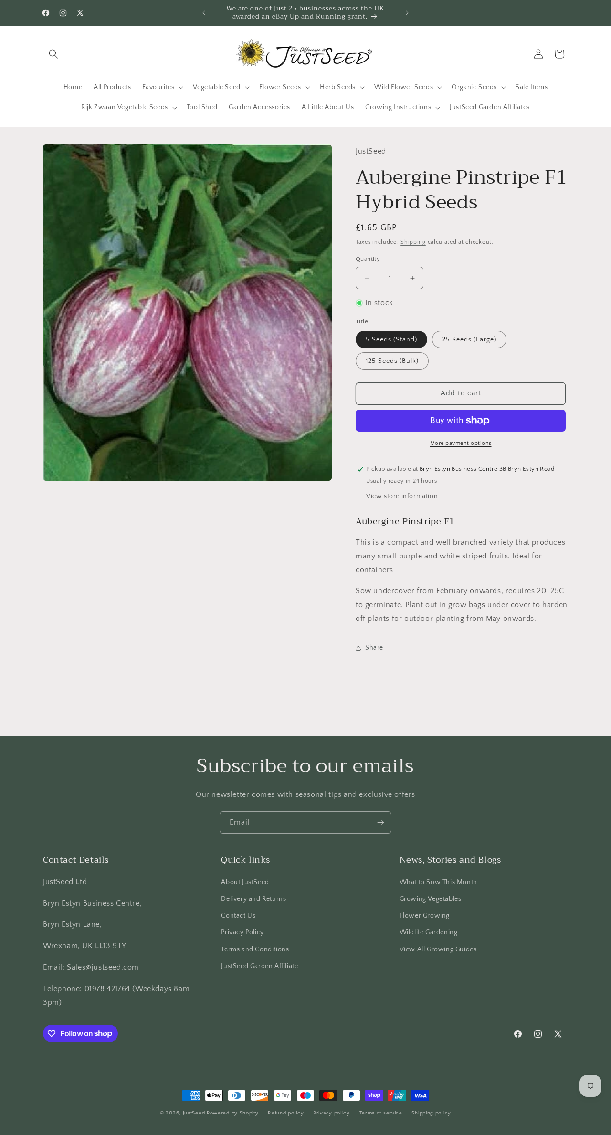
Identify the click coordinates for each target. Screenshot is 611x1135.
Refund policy (286, 1112)
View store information (402, 496)
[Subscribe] (380, 822)
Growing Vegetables (431, 899)
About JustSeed (245, 882)
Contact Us (238, 915)
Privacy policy (331, 1112)
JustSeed (194, 1113)
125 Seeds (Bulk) (392, 361)
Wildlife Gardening (429, 933)
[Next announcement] (407, 13)
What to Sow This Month (438, 882)
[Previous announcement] (203, 13)
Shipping (413, 242)
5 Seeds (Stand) (391, 339)
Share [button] (374, 647)
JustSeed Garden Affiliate (259, 966)
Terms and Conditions (255, 949)
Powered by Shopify (233, 1113)
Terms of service (380, 1112)
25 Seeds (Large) (469, 339)
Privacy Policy (242, 933)
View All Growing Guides (438, 949)
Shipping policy (431, 1112)
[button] (53, 53)
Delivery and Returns (253, 899)
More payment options (461, 443)
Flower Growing (425, 915)
